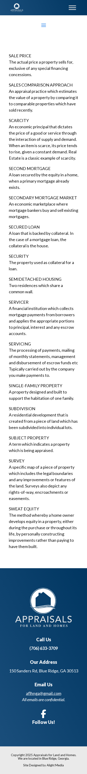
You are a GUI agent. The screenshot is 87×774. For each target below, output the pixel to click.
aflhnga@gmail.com (43, 693)
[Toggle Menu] (72, 7)
